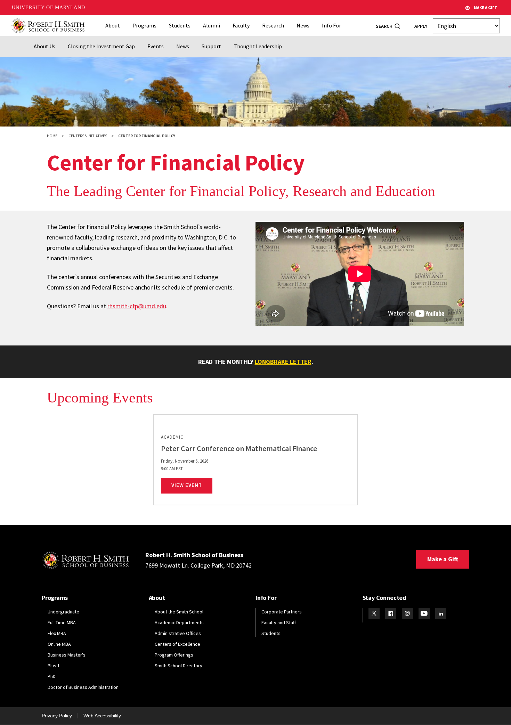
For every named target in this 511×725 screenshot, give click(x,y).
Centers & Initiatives (87, 135)
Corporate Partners (281, 612)
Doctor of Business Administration (83, 687)
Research (273, 25)
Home (52, 135)
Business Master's (67, 655)
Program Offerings (174, 655)
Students (179, 25)
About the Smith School (179, 612)
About (112, 25)
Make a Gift (442, 559)
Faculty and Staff (278, 622)
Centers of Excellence (177, 644)
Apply (420, 26)
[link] (255, 459)
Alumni (211, 25)
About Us (44, 46)
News (303, 25)
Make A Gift (485, 7)
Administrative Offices (178, 633)
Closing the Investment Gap (101, 46)
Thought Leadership (258, 46)
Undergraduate (63, 612)
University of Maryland (48, 7)
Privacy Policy (57, 715)
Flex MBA (57, 633)
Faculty (241, 25)
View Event (191, 484)
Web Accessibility (102, 715)
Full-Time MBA (62, 622)
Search (384, 26)
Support (211, 46)
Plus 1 (54, 665)
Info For (331, 25)
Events (155, 46)
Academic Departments (179, 622)
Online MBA (59, 644)
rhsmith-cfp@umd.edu (136, 306)
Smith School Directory (178, 665)
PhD (52, 676)
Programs (144, 25)
